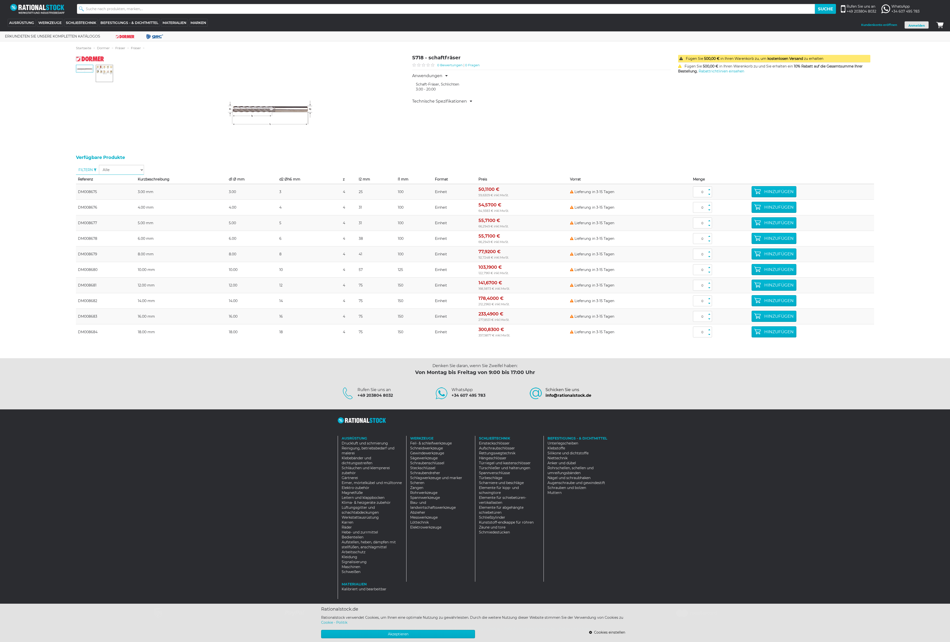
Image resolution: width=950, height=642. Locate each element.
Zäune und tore (492, 527)
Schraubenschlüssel (427, 463)
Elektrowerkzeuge (425, 527)
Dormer (103, 48)
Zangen (416, 488)
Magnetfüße (352, 492)
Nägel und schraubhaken (569, 478)
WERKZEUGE (50, 23)
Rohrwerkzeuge (423, 492)
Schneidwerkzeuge (426, 448)
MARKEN (198, 23)
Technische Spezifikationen (441, 101)
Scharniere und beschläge (501, 483)
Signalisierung (354, 562)
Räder (347, 527)
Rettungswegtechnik (497, 453)
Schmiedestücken (494, 532)
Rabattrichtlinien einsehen (721, 71)
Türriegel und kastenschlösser (505, 463)
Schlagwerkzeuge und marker (436, 478)
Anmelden (916, 25)
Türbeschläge (490, 478)
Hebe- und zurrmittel (360, 532)
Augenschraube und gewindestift (576, 483)
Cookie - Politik (334, 622)
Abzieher (417, 512)
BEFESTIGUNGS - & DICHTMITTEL (129, 23)
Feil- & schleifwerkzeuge (431, 443)
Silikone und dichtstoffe (568, 453)
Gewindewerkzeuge (427, 453)
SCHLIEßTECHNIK (81, 23)
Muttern (554, 492)
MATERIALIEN (174, 23)
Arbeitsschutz (353, 552)
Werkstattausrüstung (360, 517)
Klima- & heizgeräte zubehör (366, 502)
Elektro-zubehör (355, 488)
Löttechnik (419, 522)
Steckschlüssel (422, 468)
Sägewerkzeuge (424, 458)
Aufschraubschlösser (497, 448)
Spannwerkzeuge (425, 497)
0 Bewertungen (450, 65)
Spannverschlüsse (494, 473)
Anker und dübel (561, 463)
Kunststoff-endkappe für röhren (506, 522)
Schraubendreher (425, 473)
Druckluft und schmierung (365, 443)
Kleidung (349, 557)
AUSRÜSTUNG (21, 23)
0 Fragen (472, 65)
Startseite (83, 48)
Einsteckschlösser (494, 443)
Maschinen (351, 567)
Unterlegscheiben (562, 443)
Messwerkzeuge (424, 517)
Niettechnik (557, 458)
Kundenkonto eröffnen (879, 25)
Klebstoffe (556, 448)
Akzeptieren (398, 634)
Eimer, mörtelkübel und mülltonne (372, 483)
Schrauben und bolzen (566, 488)
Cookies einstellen (608, 632)
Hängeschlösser (492, 458)
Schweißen (351, 572)
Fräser (120, 48)
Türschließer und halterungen (504, 468)
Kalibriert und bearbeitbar (364, 589)
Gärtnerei (350, 478)
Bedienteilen (352, 537)
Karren (347, 522)
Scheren (417, 483)
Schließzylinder (492, 517)
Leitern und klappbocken (363, 497)
